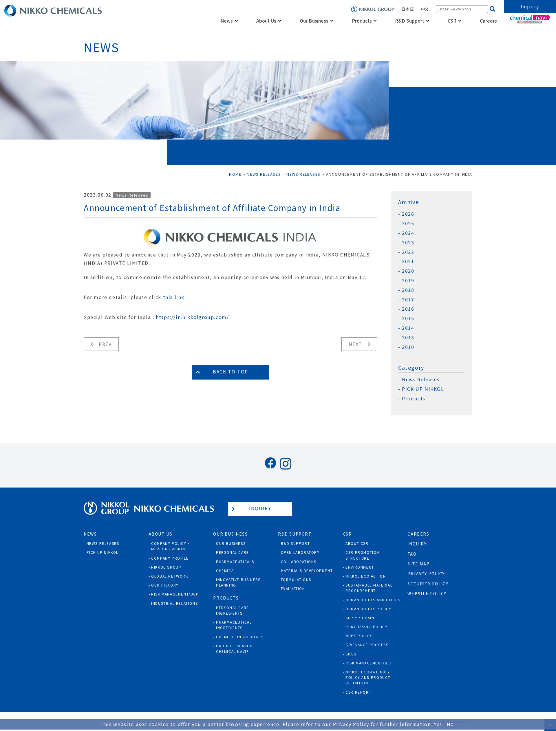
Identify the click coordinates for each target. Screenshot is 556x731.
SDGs (350, 653)
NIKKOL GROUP (166, 567)
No (450, 724)
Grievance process (366, 644)
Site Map (418, 564)
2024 (408, 233)
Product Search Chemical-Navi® (234, 648)
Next (355, 343)
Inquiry (530, 6)
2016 (408, 309)
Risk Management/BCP (175, 593)
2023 (408, 242)
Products (413, 398)
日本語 (407, 9)
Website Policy (426, 593)
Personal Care (232, 552)
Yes (438, 724)
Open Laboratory (300, 552)
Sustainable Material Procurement (368, 587)
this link (173, 297)
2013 (408, 337)
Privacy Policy (426, 573)
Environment (359, 567)
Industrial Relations (174, 603)
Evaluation (293, 588)
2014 (408, 328)
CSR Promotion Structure (362, 555)
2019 (408, 280)
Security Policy (427, 584)
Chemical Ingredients (240, 636)
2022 (408, 252)
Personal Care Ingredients (232, 610)
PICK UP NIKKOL (423, 389)
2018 (408, 290)
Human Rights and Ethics (372, 599)
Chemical (226, 570)
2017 (408, 299)
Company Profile (170, 558)
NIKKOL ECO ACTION (365, 576)
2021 (408, 261)
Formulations (296, 579)
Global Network (169, 576)
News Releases (132, 195)
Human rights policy (368, 608)
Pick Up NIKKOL (102, 552)
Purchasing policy (366, 626)
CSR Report (358, 692)
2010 (408, 347)
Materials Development (307, 570)
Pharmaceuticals (235, 561)
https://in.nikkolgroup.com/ (192, 317)
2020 (408, 271)
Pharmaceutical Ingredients (234, 625)
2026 (408, 214)
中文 (425, 9)
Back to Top (230, 371)
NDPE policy (358, 635)
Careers (488, 20)
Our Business (231, 543)
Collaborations (299, 561)
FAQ (411, 554)
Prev (105, 343)
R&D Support (295, 543)
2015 (408, 318)
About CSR (356, 543)
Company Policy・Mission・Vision (170, 546)
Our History (165, 584)
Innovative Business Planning (238, 582)
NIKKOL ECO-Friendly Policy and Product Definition (367, 677)
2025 (408, 223)
